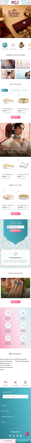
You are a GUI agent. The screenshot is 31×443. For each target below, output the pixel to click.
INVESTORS (15, 385)
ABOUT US (5, 385)
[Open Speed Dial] (27, 434)
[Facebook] (10, 435)
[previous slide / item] (2, 100)
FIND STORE (9, 441)
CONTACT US (24, 441)
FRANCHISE (25, 385)
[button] (7, 203)
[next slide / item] (14, 100)
